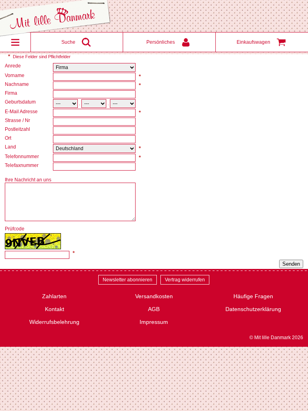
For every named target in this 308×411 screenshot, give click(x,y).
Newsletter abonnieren (127, 280)
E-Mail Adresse (22, 111)
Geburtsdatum (21, 102)
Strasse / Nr (18, 120)
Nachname (17, 84)
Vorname (15, 75)
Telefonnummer (22, 156)
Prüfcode (15, 229)
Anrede (13, 66)
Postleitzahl (18, 129)
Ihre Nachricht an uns (29, 180)
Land (11, 147)
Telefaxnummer (22, 165)
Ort (8, 138)
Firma (11, 93)
